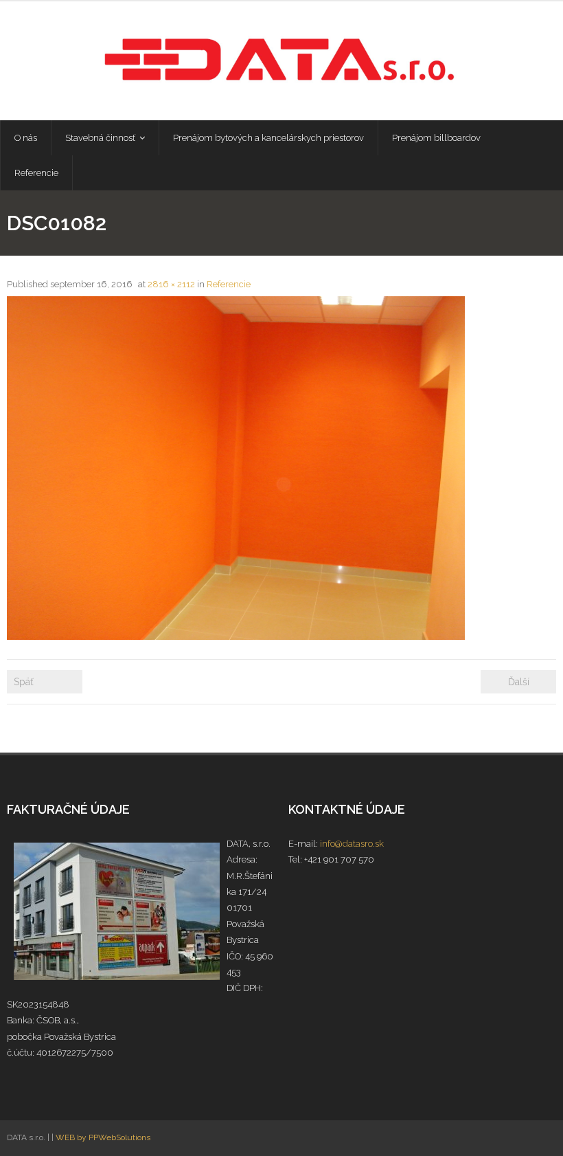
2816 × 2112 (171, 284)
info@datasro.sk (352, 843)
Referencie (229, 284)
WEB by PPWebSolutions (103, 1137)
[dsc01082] (236, 468)
